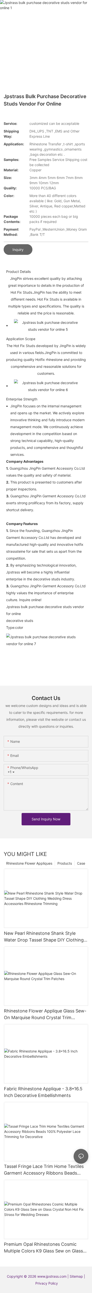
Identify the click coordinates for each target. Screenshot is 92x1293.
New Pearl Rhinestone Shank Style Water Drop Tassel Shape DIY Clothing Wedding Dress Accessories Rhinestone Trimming (45, 937)
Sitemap (77, 1276)
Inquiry (18, 249)
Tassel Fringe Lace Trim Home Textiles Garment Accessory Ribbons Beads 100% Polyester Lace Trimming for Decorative (44, 1170)
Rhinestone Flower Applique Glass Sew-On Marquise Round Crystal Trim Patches (45, 1014)
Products (64, 863)
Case (81, 863)
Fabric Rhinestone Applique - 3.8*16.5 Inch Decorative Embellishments (43, 1092)
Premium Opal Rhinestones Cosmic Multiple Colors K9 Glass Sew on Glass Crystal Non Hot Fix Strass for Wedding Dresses (45, 1248)
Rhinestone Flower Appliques (29, 863)
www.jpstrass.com (51, 1276)
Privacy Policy (46, 1283)
